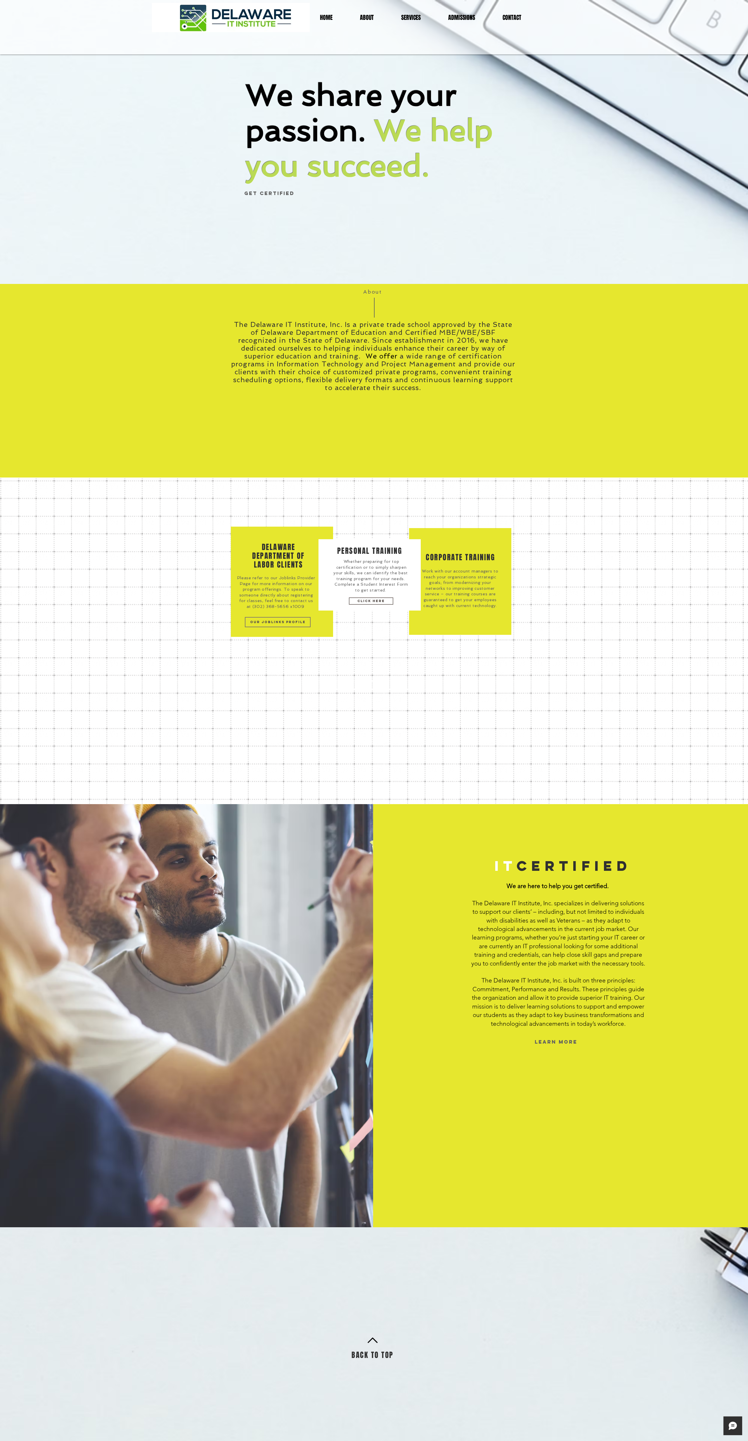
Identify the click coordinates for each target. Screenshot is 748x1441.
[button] (373, 681)
